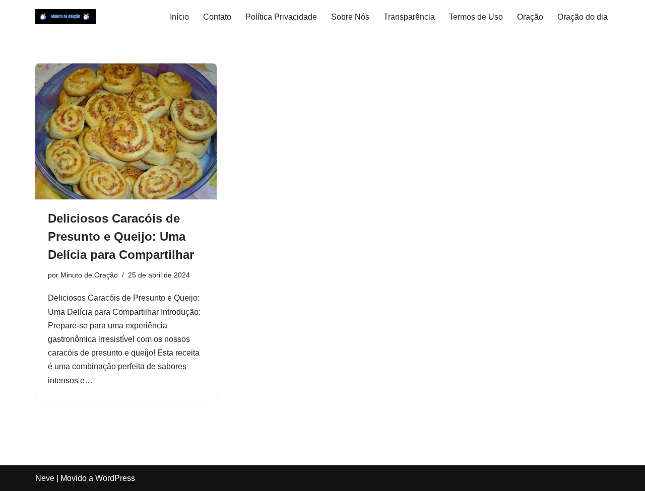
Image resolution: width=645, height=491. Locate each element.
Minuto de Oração (89, 275)
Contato (217, 17)
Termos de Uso (476, 17)
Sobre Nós (350, 17)
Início (179, 17)
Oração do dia (582, 17)
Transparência (409, 17)
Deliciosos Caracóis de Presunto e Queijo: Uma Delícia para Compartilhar (121, 236)
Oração (530, 17)
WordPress (115, 478)
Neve (44, 478)
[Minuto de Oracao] (65, 16)
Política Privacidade (281, 17)
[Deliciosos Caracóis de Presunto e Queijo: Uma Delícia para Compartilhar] (126, 131)
